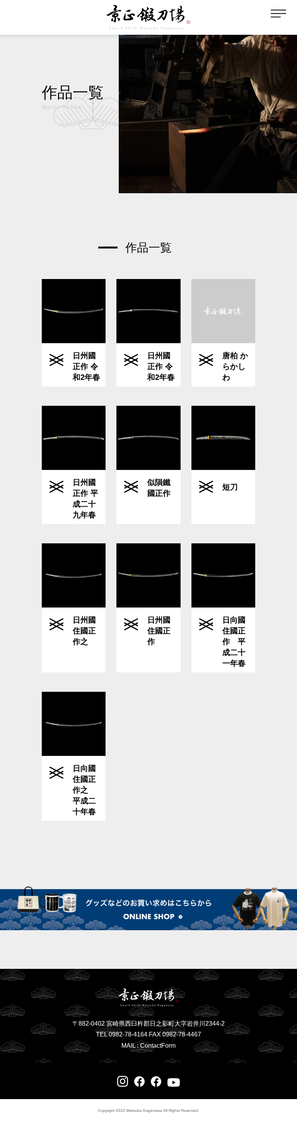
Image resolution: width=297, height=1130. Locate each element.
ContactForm (158, 1045)
